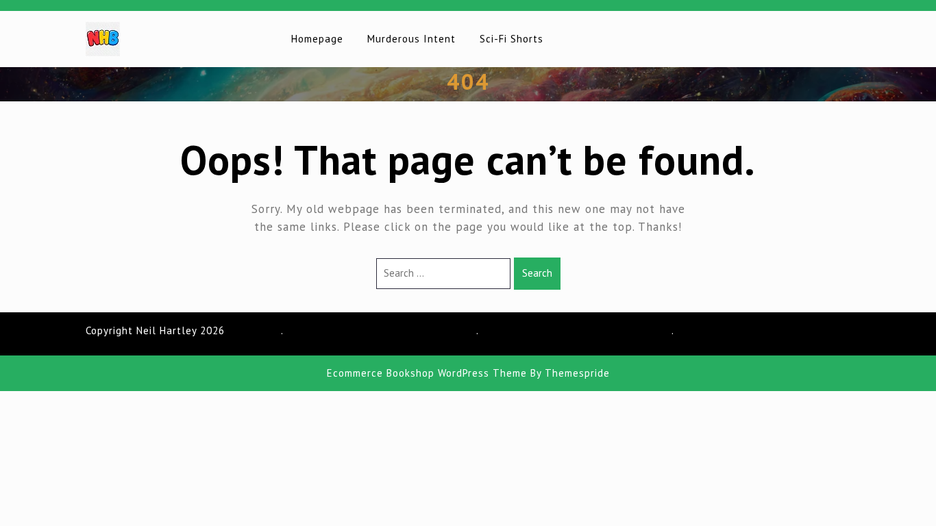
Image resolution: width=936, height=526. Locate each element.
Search (537, 272)
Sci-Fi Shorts (511, 38)
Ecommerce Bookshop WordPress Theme (427, 372)
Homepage (317, 38)
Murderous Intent (411, 38)
